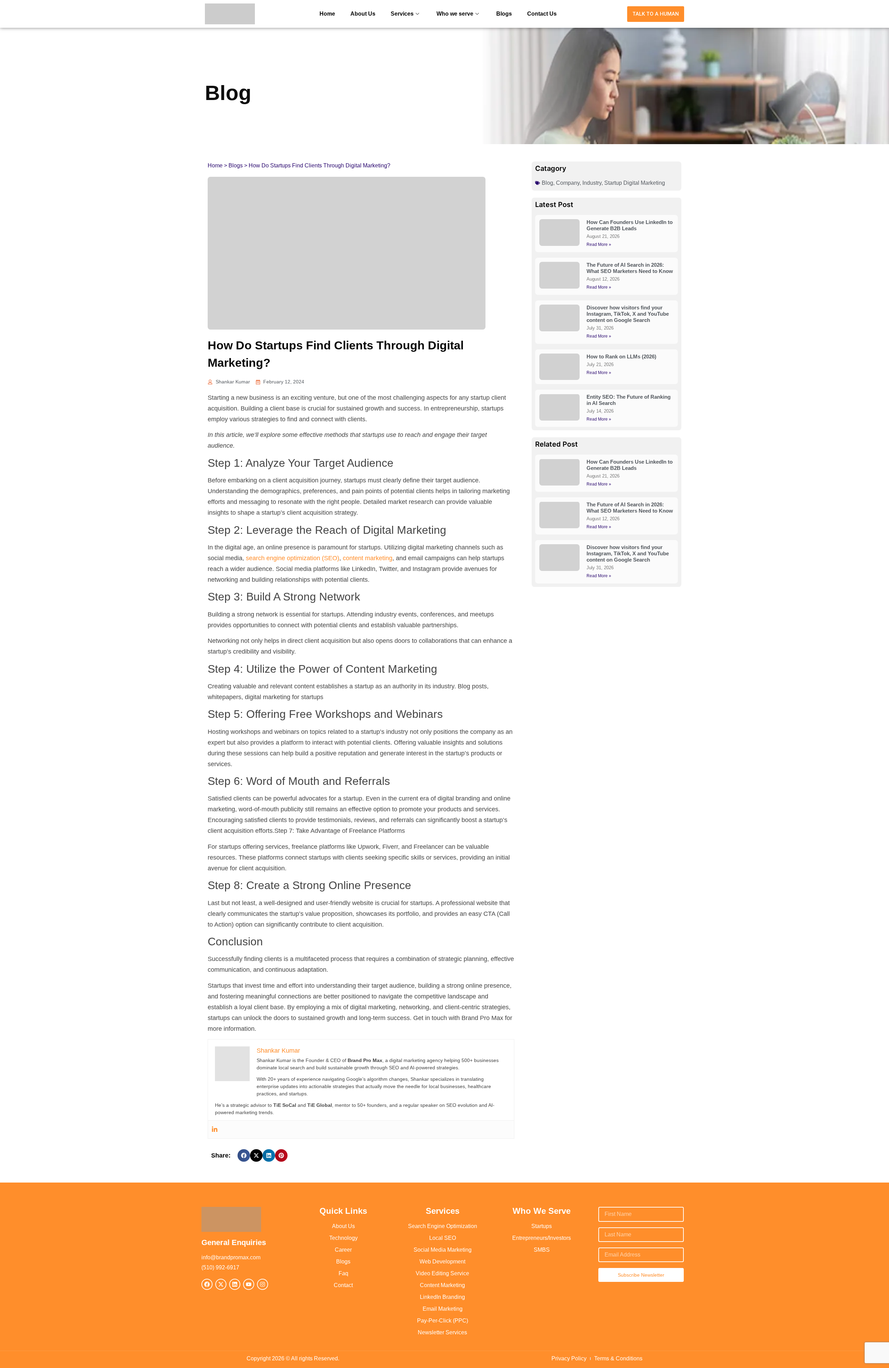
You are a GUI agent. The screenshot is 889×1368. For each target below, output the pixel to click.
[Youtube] (248, 1284)
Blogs (504, 14)
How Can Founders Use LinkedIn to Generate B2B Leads (630, 225)
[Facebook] (207, 1284)
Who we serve (455, 14)
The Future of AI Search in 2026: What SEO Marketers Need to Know (630, 268)
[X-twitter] (220, 1284)
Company (568, 183)
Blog (547, 183)
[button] (244, 1155)
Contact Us (542, 14)
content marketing (367, 558)
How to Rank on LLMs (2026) (621, 356)
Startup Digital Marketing (634, 183)
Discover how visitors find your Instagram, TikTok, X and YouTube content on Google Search (628, 314)
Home (327, 14)
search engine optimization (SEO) (292, 558)
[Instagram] (262, 1284)
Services (402, 14)
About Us (362, 14)
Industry (591, 183)
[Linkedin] (214, 1129)
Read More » (599, 244)
